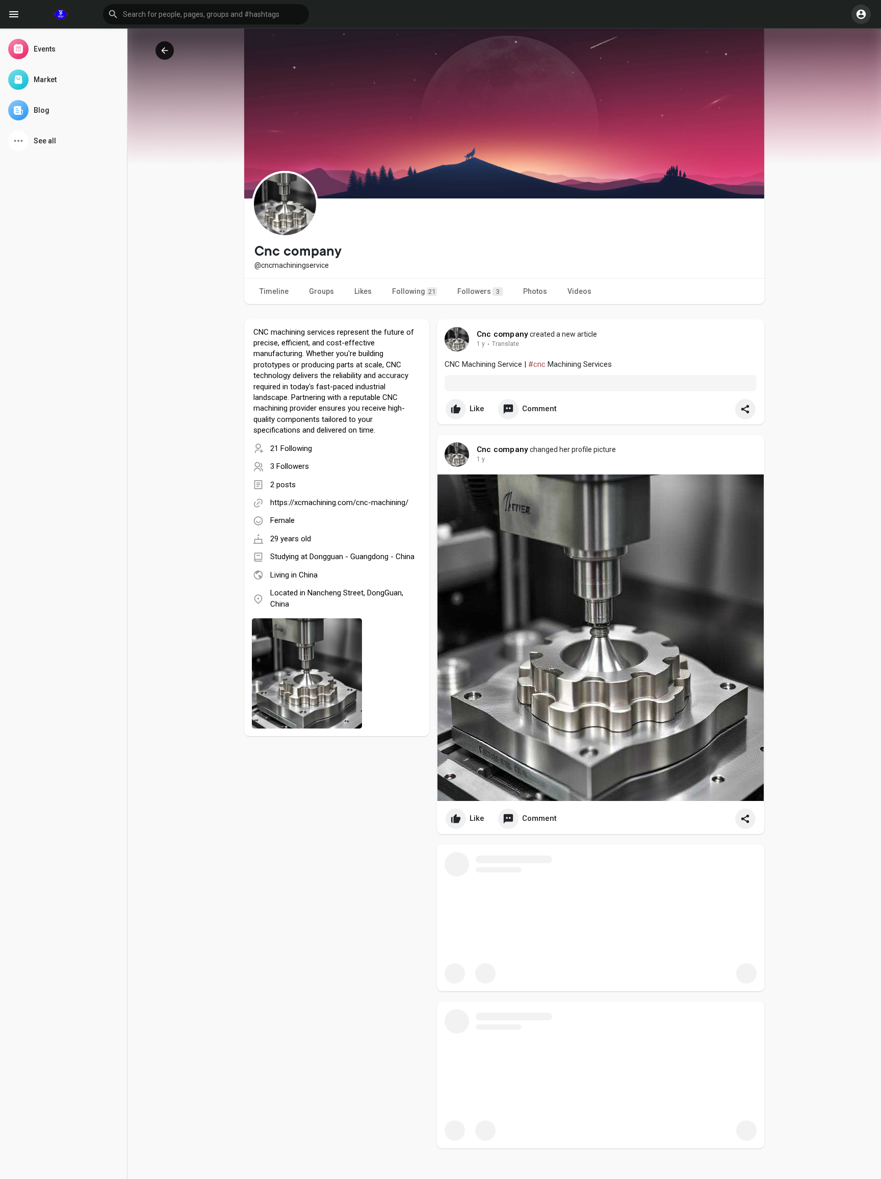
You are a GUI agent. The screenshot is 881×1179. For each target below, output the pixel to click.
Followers (478, 291)
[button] (206, 14)
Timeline (274, 291)
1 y (481, 343)
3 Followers (289, 466)
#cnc (537, 364)
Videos (579, 291)
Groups (321, 291)
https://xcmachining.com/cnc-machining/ (339, 502)
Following (413, 291)
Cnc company (502, 334)
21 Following (291, 448)
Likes (363, 291)
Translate (505, 343)
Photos (535, 291)
